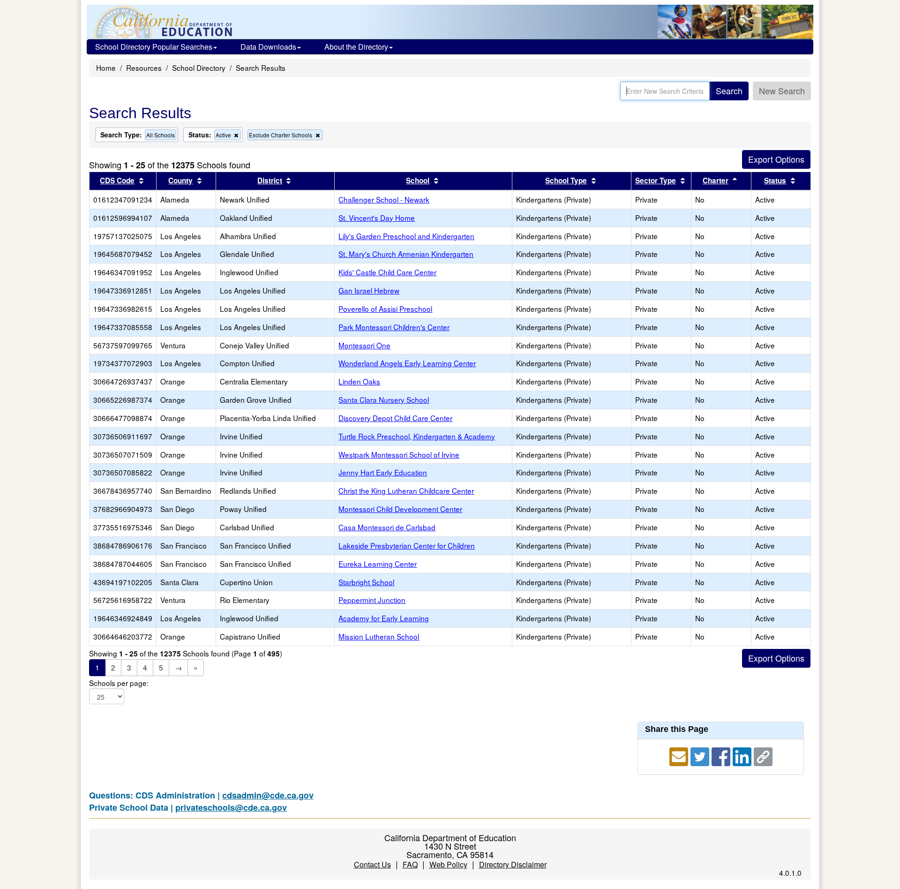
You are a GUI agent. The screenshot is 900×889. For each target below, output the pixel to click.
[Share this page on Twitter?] (701, 755)
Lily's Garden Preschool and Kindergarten (406, 236)
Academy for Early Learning (383, 618)
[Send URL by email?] (679, 755)
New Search (782, 90)
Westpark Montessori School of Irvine (398, 454)
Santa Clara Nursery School (383, 399)
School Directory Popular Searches (153, 46)
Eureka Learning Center (377, 563)
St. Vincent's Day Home (376, 217)
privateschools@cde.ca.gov (231, 807)
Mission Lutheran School (378, 636)
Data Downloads (268, 46)
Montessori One (364, 345)
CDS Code (117, 180)
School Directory (198, 67)
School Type (566, 180)
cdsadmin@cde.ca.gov (268, 795)
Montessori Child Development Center (400, 509)
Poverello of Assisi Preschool (385, 308)
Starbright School (366, 582)
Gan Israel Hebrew (368, 290)
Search (729, 90)
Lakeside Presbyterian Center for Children (406, 545)
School (417, 180)
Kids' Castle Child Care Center (387, 272)
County (180, 180)
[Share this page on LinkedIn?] (743, 755)
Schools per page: (119, 683)
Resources (144, 67)
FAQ (410, 864)
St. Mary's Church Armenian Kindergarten (405, 254)
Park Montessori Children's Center (394, 327)
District (269, 180)
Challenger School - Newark (383, 199)
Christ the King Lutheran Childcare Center (406, 490)
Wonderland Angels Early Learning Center (407, 363)
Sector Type (655, 180)
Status (775, 180)
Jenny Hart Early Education (382, 472)
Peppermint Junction (371, 600)
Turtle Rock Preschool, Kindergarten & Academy (416, 436)
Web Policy (448, 864)
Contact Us (372, 864)
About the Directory (356, 46)
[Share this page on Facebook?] (722, 755)
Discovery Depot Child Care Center (395, 418)
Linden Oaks (359, 381)
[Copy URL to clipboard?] (763, 755)
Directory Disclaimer (513, 864)
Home (106, 67)
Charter (715, 180)
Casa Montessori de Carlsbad (386, 527)
